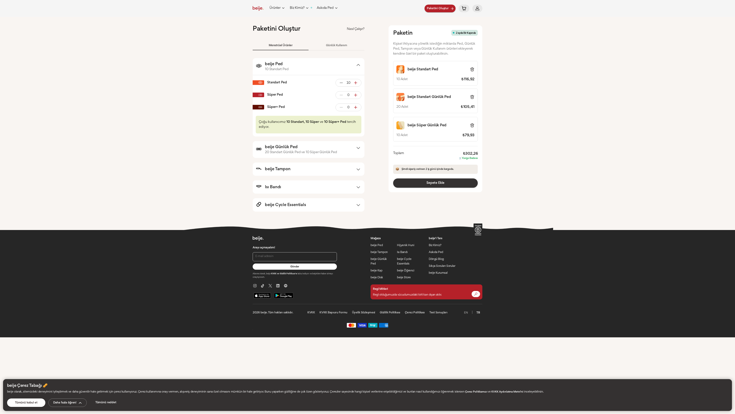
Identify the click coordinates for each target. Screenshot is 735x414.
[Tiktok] (262, 285)
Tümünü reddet (105, 402)
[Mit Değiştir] (476, 294)
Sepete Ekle (435, 183)
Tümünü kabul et (26, 402)
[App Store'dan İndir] (262, 295)
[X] (270, 285)
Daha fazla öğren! (64, 402)
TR (478, 312)
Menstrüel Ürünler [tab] (281, 45)
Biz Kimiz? (297, 8)
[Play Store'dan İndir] (283, 295)
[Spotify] (285, 285)
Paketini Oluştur (438, 8)
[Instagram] (255, 285)
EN (466, 312)
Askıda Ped (325, 8)
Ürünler (275, 8)
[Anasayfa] (258, 8)
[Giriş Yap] (477, 8)
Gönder (294, 267)
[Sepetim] (464, 8)
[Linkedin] (278, 285)
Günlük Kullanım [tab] (336, 45)
